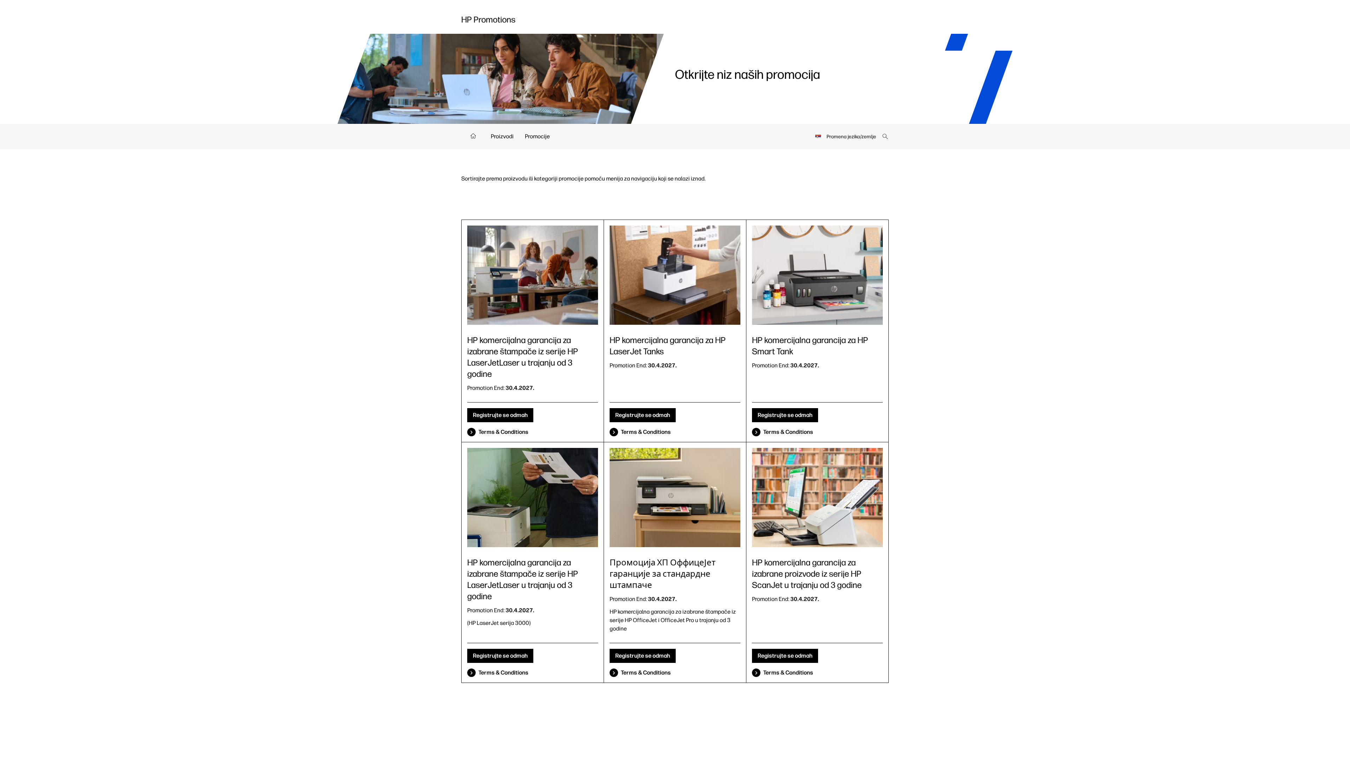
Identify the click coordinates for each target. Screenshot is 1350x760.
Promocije (537, 136)
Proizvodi (502, 136)
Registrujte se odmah (500, 415)
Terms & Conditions (503, 432)
